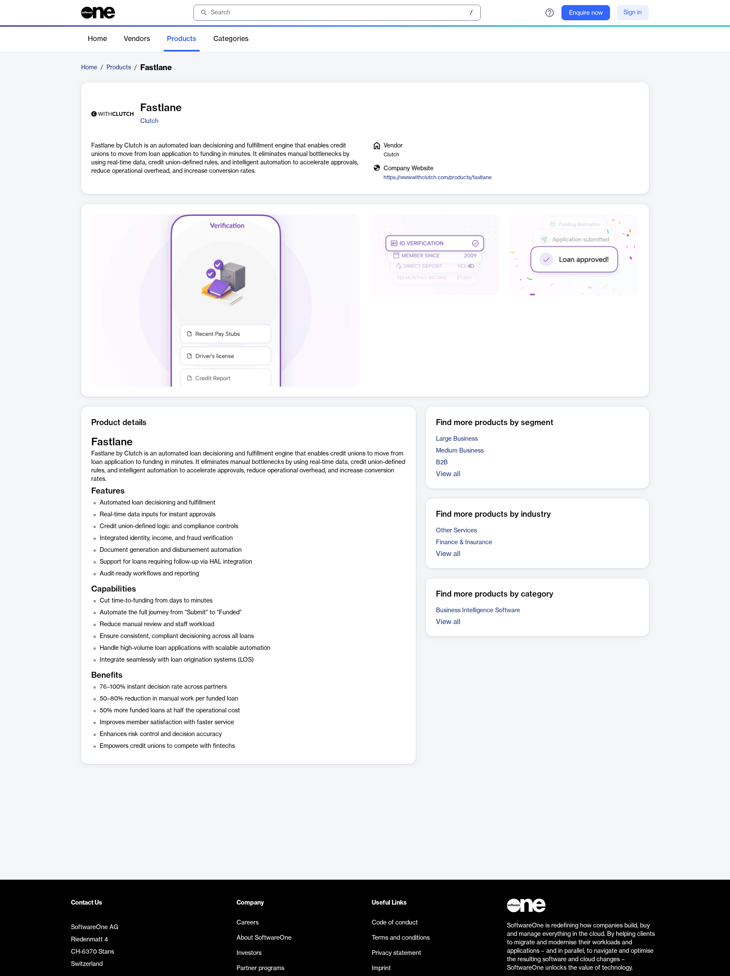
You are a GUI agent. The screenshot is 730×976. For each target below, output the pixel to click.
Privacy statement (396, 953)
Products (181, 38)
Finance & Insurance (464, 542)
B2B (442, 463)
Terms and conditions (401, 938)
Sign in (633, 13)
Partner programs (260, 968)
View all (448, 474)
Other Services (456, 531)
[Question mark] (549, 12)
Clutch (149, 121)
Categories (230, 38)
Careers (248, 923)
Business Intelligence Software (478, 610)
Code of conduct (395, 923)
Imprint (381, 968)
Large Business (457, 439)
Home (97, 38)
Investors (249, 953)
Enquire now (586, 13)
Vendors (137, 38)
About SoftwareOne (264, 938)
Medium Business (460, 451)
